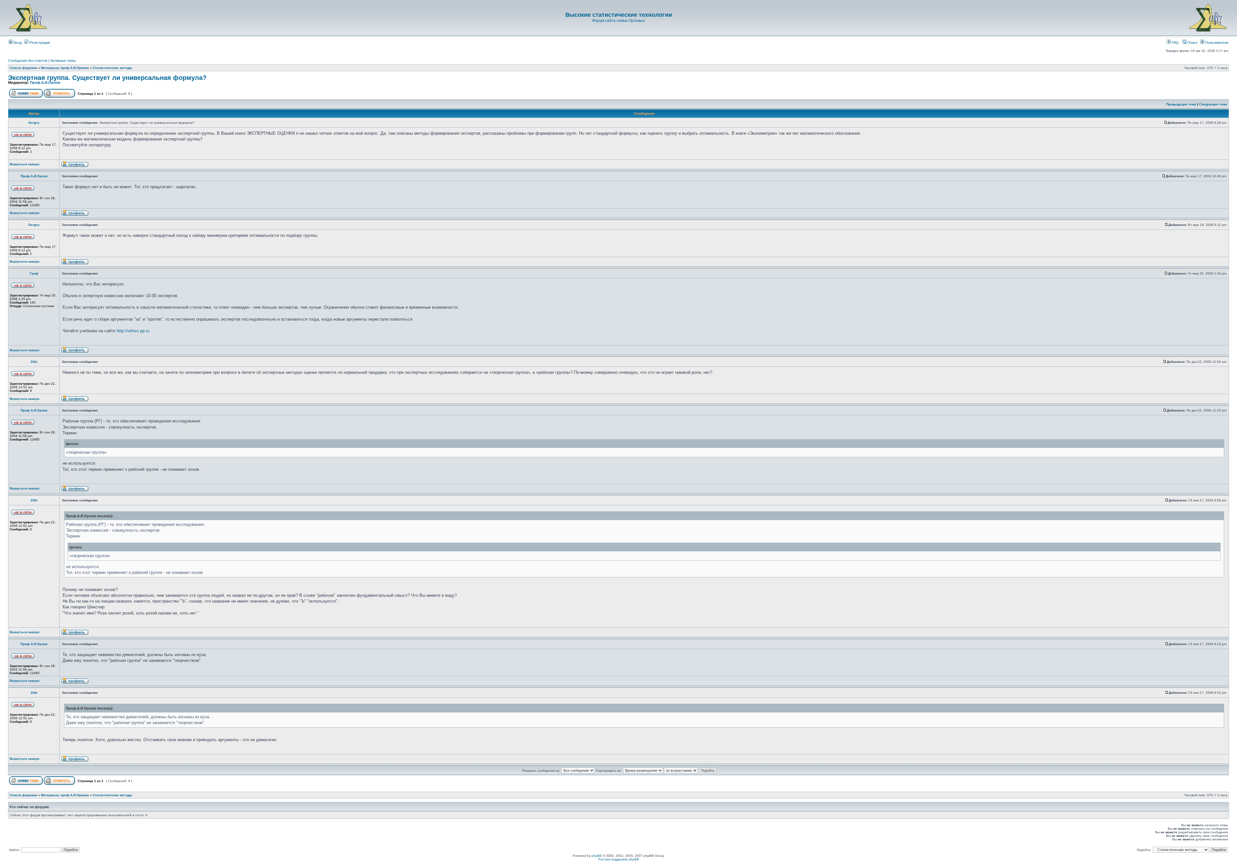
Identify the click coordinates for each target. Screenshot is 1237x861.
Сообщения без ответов (27, 61)
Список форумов (23, 68)
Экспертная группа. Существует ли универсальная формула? (107, 77)
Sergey (34, 122)
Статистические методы (112, 68)
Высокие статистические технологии (618, 15)
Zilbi (34, 361)
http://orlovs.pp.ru (133, 330)
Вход (17, 42)
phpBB (596, 855)
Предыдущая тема (1181, 104)
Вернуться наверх (25, 164)
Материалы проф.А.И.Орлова (65, 68)
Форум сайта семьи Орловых (618, 20)
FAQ (1175, 42)
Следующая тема (1213, 104)
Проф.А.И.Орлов (45, 82)
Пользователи (1216, 42)
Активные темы (63, 61)
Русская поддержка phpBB (618, 859)
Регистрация (39, 42)
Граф (34, 273)
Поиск (1191, 42)
